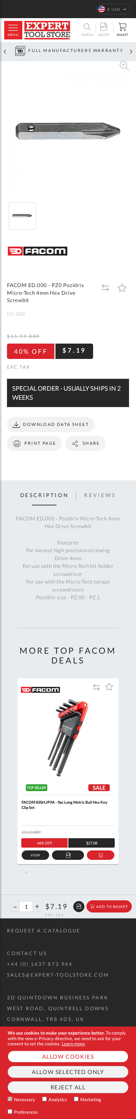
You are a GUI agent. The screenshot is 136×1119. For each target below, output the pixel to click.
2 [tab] (36, 872)
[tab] (44, 496)
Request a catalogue (44, 930)
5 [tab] (68, 872)
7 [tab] (88, 872)
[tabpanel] (68, 771)
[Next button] (131, 51)
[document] (68, 1072)
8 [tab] (99, 872)
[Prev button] (4, 51)
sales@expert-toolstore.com (58, 975)
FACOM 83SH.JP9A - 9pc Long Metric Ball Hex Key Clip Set (64, 805)
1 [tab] (26, 872)
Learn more (73, 1043)
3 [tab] (47, 872)
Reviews (100, 495)
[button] (113, 9)
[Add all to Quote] (78, 906)
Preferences (26, 1112)
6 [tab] (78, 872)
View (35, 855)
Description (44, 495)
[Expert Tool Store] (47, 30)
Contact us (27, 953)
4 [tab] (57, 872)
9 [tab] (109, 872)
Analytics (57, 1099)
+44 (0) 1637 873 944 (40, 964)
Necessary (24, 1099)
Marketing (90, 1099)
